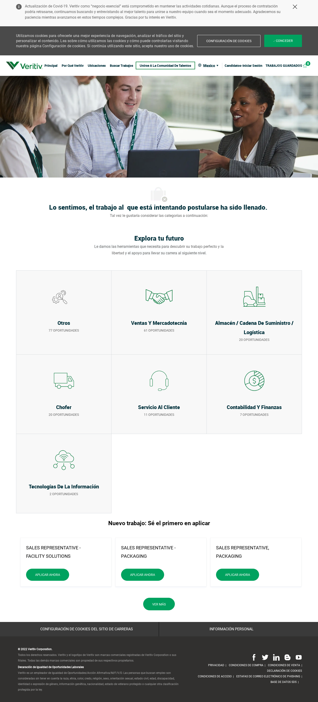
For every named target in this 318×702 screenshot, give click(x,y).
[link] (24, 65)
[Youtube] (298, 657)
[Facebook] (254, 657)
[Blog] (287, 657)
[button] (228, 41)
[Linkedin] (276, 657)
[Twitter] (265, 657)
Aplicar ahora (52, 575)
